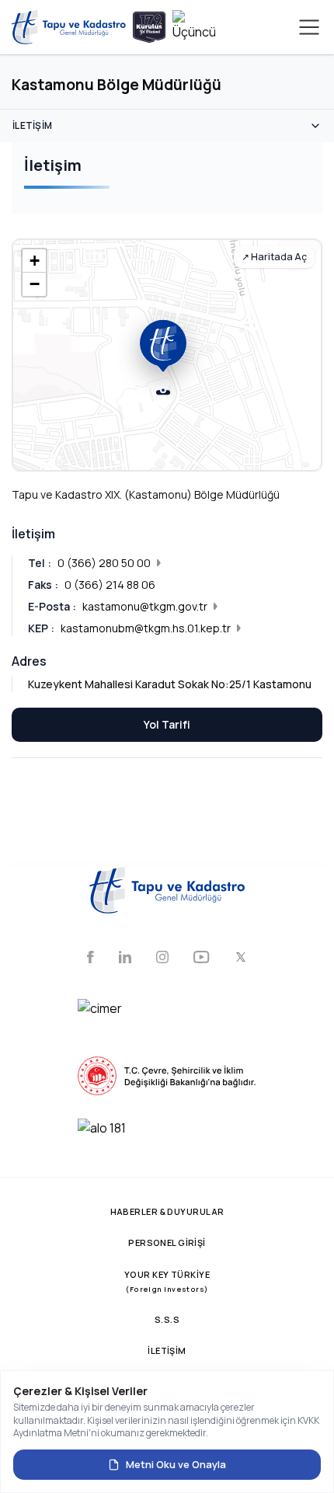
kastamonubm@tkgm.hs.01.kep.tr (146, 628)
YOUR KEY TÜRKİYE (167, 1282)
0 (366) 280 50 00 (104, 562)
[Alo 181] (167, 1138)
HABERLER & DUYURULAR (167, 1211)
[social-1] (90, 958)
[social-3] (162, 958)
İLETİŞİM (167, 1350)
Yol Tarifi (167, 724)
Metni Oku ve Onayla (176, 1464)
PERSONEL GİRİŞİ (167, 1242)
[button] (167, 126)
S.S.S (167, 1319)
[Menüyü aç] (309, 27)
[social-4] (201, 958)
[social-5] (241, 958)
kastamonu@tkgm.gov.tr (144, 606)
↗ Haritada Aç (274, 256)
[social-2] (125, 958)
